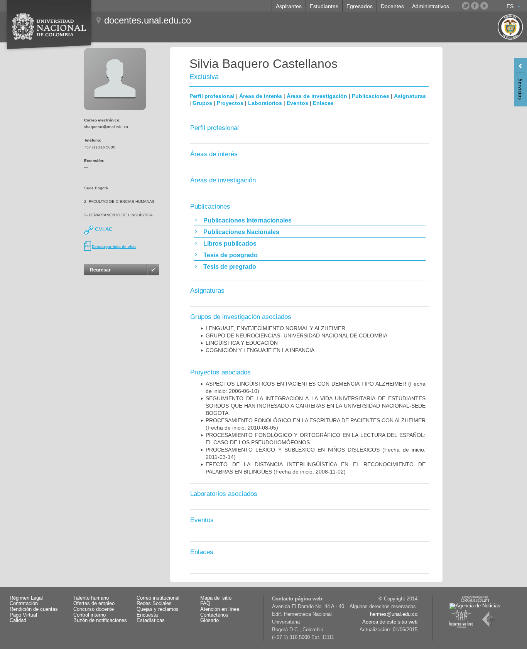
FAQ (205, 603)
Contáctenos (214, 615)
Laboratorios (265, 103)
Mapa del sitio (215, 598)
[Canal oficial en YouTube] (484, 6)
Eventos (297, 103)
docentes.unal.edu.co (147, 20)
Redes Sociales (154, 603)
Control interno (89, 615)
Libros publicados (230, 243)
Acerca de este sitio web (389, 622)
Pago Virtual (23, 615)
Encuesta (147, 615)
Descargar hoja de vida (114, 246)
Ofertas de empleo (94, 603)
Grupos (202, 103)
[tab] (310, 220)
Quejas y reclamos (158, 609)
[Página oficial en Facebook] (475, 6)
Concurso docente (93, 609)
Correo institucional (158, 598)
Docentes (392, 6)
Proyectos (230, 103)
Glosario (209, 620)
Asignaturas (410, 96)
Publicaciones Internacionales (247, 220)
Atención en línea (219, 609)
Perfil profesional (212, 96)
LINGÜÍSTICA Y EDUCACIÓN (242, 343)
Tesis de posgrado (230, 255)
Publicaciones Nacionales (241, 232)
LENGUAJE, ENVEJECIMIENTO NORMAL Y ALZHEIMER (275, 328)
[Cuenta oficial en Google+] (493, 6)
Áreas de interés (260, 96)
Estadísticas (151, 620)
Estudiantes (324, 6)
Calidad (18, 620)
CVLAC (103, 229)
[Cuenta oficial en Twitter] (466, 6)
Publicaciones (370, 96)
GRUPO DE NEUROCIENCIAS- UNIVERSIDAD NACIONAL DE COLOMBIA (296, 335)
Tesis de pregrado (229, 266)
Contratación (24, 603)
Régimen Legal (26, 598)
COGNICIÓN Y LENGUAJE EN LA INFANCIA (260, 350)
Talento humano (91, 598)
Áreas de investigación (317, 96)
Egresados (359, 6)
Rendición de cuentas (34, 609)
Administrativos (430, 6)
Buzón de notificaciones (100, 620)
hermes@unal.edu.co (393, 614)
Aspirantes (289, 6)
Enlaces (323, 103)
